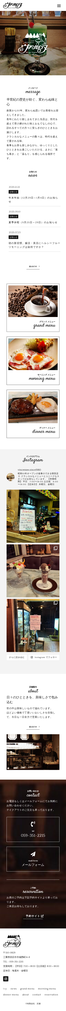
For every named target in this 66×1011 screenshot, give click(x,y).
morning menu (47, 989)
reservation (51, 994)
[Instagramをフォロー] (5, 978)
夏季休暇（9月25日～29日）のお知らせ (33, 222)
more (33, 266)
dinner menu (11, 994)
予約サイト (33, 916)
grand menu (27, 989)
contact (36, 994)
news (14, 989)
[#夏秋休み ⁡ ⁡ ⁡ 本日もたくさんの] (33, 625)
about (25, 994)
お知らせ (13, 192)
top (5, 989)
